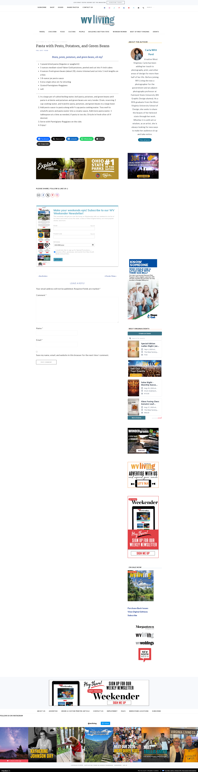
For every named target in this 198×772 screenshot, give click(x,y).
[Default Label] (114, 8)
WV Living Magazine (99, 20)
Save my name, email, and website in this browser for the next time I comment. (72, 355)
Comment (41, 295)
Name (39, 328)
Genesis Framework (106, 729)
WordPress (118, 729)
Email (39, 340)
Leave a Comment (60, 42)
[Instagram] (109, 8)
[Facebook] (104, 8)
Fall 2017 (39, 50)
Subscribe (132, 579)
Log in (125, 729)
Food (46, 50)
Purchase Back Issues (138, 572)
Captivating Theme (90, 729)
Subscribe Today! (115, 2)
